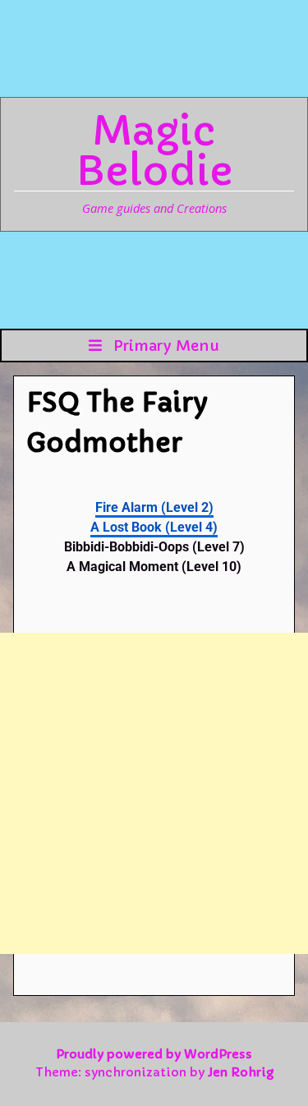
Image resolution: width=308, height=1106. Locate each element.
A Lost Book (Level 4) (154, 527)
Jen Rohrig (241, 1072)
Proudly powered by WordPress (154, 1054)
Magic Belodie (154, 151)
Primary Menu (164, 345)
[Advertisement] (154, 793)
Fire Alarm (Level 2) (154, 507)
